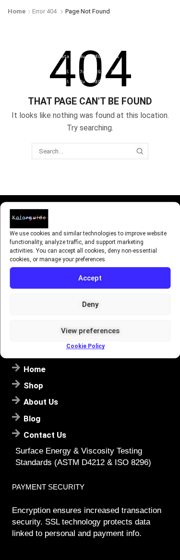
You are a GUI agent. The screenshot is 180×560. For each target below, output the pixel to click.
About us (41, 402)
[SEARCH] (140, 151)
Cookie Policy (85, 346)
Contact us (45, 435)
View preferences (90, 331)
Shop (33, 385)
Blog (32, 418)
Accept (90, 278)
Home (16, 11)
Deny (90, 304)
